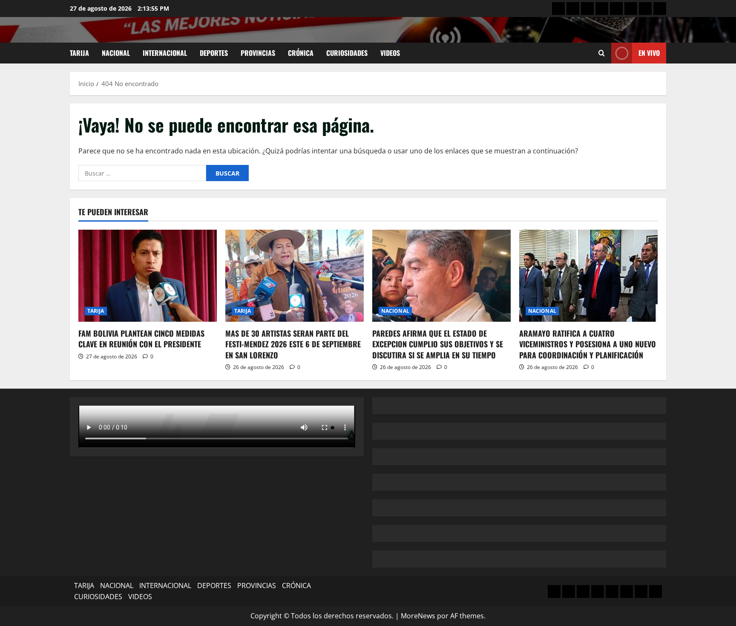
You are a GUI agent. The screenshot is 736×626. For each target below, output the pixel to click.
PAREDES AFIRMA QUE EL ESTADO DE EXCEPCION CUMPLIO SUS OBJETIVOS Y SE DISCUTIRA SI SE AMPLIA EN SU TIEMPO (437, 344)
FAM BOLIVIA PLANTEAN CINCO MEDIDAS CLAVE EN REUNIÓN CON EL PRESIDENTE (141, 338)
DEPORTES (214, 53)
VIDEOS (390, 53)
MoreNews (418, 615)
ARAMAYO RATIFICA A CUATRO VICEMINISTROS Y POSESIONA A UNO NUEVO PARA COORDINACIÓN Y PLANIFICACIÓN (587, 344)
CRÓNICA (300, 53)
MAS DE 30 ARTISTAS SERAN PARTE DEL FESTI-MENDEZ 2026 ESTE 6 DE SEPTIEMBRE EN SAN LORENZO (293, 344)
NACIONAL (116, 53)
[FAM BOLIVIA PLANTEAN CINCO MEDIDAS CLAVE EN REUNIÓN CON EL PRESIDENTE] (147, 276)
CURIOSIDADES (347, 53)
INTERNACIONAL (165, 53)
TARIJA (79, 53)
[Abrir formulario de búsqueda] (601, 53)
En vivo (649, 53)
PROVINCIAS (258, 53)
